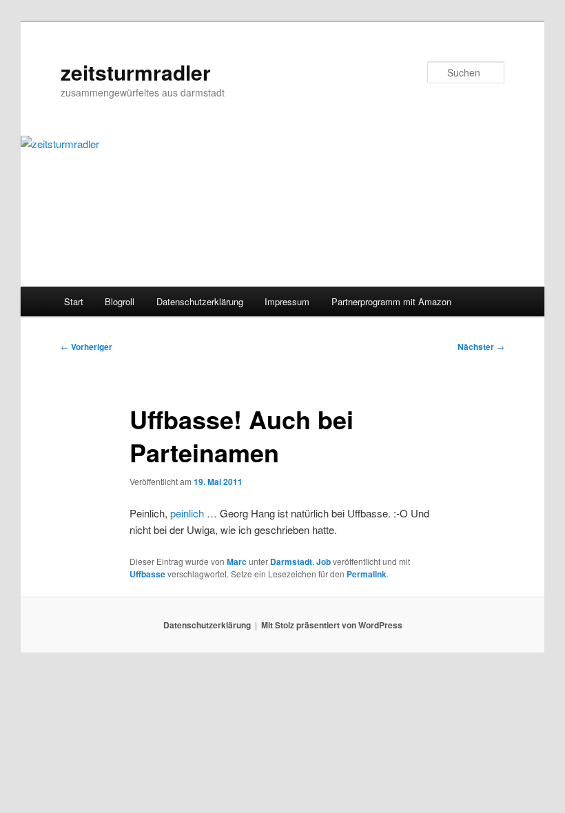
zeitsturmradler (136, 72)
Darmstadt (291, 561)
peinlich (187, 513)
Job (323, 561)
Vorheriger (86, 346)
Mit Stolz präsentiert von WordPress (331, 625)
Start (73, 301)
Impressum (287, 301)
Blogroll (119, 301)
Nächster (481, 346)
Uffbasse (147, 574)
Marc (237, 561)
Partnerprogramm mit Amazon (391, 301)
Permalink (367, 574)
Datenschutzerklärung (199, 301)
